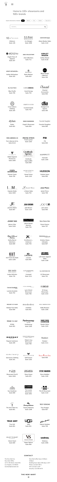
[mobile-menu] (12, 4)
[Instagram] (28, 477)
